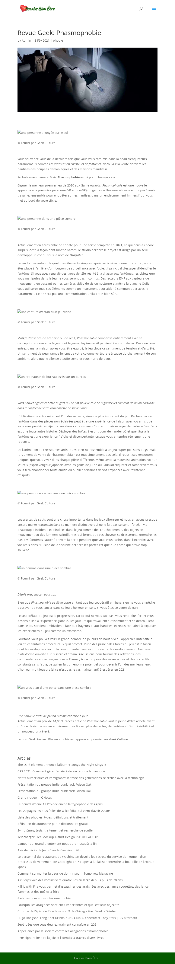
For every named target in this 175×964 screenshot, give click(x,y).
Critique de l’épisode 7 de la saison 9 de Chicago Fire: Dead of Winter (67, 911)
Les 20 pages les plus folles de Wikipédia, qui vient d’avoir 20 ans (64, 811)
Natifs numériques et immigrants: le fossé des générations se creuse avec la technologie (81, 778)
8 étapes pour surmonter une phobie (44, 898)
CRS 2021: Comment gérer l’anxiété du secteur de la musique (61, 771)
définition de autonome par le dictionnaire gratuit (53, 824)
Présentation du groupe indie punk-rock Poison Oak (54, 784)
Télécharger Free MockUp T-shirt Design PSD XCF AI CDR (58, 837)
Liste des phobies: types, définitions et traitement (53, 817)
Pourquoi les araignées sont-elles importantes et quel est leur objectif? (68, 905)
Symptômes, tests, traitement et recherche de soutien (56, 830)
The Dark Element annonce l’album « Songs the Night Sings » (62, 765)
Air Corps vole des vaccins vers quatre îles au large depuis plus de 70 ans (70, 880)
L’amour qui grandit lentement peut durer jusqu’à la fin (57, 844)
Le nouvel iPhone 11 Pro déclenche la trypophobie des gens (60, 804)
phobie (58, 40)
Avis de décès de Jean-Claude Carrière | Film (50, 850)
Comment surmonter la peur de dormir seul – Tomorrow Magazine (65, 873)
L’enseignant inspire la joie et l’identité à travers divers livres (61, 938)
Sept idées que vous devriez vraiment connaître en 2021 (58, 924)
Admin (26, 40)
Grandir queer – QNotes (35, 797)
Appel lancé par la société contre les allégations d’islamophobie (63, 931)
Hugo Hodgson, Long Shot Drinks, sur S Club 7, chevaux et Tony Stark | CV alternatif (77, 918)
